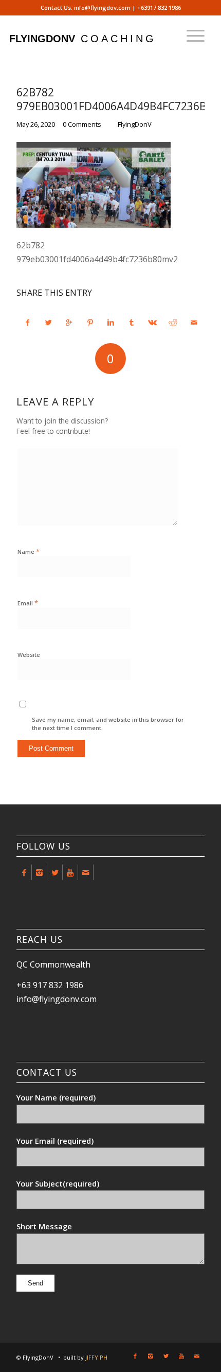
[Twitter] (54, 872)
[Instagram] (39, 872)
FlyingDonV (135, 124)
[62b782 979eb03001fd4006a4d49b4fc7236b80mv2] (93, 224)
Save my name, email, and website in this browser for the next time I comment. (108, 724)
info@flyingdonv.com (56, 999)
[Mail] (85, 872)
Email (27, 602)
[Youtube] (70, 872)
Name (28, 551)
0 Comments (82, 124)
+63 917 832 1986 (49, 985)
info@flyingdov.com (102, 7)
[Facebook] (23, 872)
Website (28, 654)
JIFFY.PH (96, 1357)
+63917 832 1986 (159, 7)
